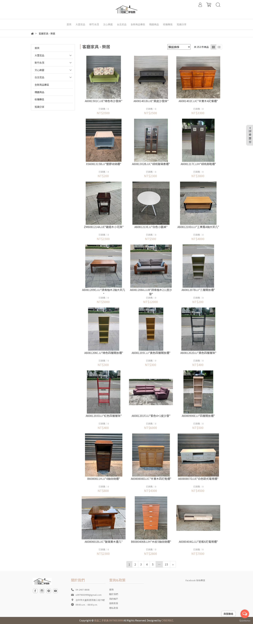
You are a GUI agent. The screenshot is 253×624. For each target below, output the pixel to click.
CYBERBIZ (167, 620)
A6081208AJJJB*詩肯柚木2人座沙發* (151, 292)
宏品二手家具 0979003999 (108, 620)
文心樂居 (39, 70)
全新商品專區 (42, 84)
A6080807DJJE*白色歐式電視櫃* (198, 479)
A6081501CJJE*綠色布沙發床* (103, 101)
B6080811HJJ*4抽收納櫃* (103, 479)
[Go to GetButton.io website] (244, 620)
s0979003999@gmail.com (89, 594)
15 (166, 564)
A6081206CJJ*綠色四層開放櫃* (103, 353)
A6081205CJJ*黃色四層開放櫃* (151, 353)
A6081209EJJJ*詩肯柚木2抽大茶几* (103, 292)
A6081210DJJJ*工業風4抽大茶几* (198, 227)
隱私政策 (113, 608)
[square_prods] (213, 47)
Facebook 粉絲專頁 (195, 580)
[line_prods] (219, 47)
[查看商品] (99, 77)
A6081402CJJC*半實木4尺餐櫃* (198, 101)
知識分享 (39, 106)
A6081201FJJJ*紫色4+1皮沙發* (151, 416)
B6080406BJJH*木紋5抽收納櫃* (151, 541)
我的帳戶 (113, 598)
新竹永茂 (39, 62)
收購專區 (39, 99)
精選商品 (39, 92)
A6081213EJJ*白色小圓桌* (150, 227)
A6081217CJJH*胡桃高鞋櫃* (198, 164)
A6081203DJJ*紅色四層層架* (104, 416)
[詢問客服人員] (108, 77)
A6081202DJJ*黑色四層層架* (198, 353)
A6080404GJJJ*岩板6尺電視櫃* (198, 541)
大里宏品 (39, 55)
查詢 (111, 589)
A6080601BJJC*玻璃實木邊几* (104, 541)
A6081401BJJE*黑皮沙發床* (151, 101)
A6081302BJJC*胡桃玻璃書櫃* (151, 164)
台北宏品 (39, 77)
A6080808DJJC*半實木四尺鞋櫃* (151, 479)
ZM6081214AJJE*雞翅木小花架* (104, 227)
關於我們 (113, 594)
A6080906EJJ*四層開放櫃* (198, 416)
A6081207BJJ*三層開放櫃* (198, 290)
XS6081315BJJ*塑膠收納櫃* (103, 164)
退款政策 (113, 603)
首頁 (37, 48)
